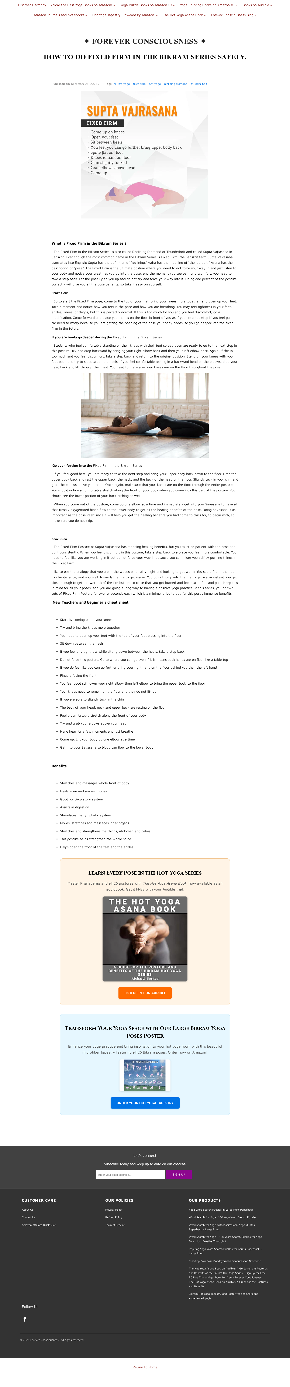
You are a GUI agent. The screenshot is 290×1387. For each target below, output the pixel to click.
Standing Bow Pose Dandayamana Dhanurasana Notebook (225, 1261)
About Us (27, 1209)
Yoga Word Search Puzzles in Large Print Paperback (221, 1209)
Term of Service (115, 1225)
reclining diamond (175, 83)
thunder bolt (199, 83)
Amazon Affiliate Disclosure (39, 1225)
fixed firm (139, 83)
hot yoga (155, 83)
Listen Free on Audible (145, 993)
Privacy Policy (113, 1209)
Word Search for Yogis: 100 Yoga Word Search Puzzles (222, 1217)
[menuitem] (67, 5)
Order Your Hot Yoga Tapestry (145, 1103)
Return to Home (145, 1367)
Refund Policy (113, 1217)
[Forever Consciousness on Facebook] (25, 1319)
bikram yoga (122, 83)
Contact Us (28, 1217)
